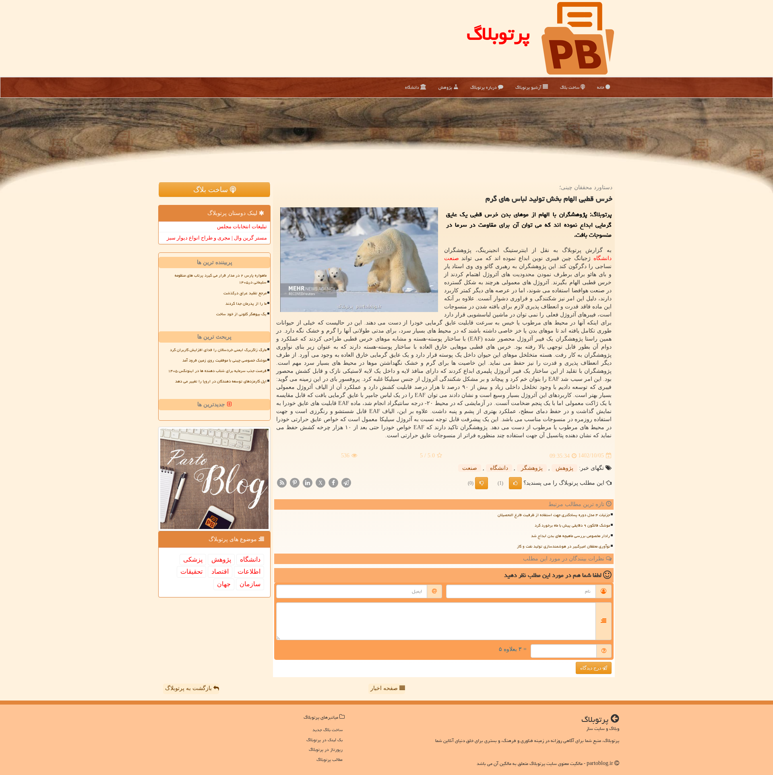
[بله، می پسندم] (515, 483)
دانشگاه (412, 87)
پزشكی (193, 559)
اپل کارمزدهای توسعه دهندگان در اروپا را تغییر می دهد (221, 381)
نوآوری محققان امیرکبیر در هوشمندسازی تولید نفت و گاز (563, 546)
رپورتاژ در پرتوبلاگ (326, 749)
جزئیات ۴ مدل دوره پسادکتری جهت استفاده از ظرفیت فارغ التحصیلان (554, 515)
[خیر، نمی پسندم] (481, 483)
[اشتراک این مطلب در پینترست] (294, 482)
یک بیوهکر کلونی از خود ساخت (241, 314)
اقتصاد (220, 571)
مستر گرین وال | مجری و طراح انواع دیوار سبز (217, 238)
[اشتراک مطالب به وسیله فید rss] (281, 482)
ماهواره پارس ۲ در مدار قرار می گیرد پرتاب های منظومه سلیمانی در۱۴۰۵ (221, 278)
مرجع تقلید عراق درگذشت (245, 293)
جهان (224, 584)
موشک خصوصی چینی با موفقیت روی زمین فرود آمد (224, 360)
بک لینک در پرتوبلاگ (324, 740)
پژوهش (445, 87)
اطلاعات (249, 571)
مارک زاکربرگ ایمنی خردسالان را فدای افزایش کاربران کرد (218, 350)
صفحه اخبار (384, 688)
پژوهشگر (532, 468)
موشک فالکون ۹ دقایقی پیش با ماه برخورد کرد (572, 525)
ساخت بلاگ (570, 87)
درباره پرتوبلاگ (484, 87)
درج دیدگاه (591, 668)
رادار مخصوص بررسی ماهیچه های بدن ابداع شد (570, 536)
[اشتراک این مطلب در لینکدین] (307, 482)
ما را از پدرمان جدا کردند (246, 304)
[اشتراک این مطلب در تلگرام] (346, 482)
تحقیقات (191, 571)
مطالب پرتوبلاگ (329, 759)
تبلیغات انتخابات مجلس (242, 226)
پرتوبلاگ (498, 34)
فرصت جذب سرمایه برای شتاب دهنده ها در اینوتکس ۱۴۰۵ (217, 371)
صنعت (451, 258)
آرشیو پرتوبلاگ (529, 87)
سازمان (250, 584)
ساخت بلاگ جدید (327, 729)
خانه (601, 87)
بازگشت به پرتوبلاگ (189, 688)
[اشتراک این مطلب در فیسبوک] (333, 482)
